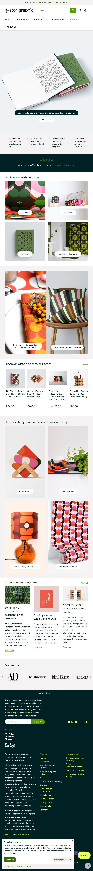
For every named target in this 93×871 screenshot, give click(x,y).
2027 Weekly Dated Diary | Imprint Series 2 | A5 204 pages (15, 394)
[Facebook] (69, 722)
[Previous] (2, 81)
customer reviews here (64, 165)
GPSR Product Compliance (46, 790)
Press (42, 777)
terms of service (32, 712)
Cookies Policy (12, 853)
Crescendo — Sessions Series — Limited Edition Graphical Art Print (57, 395)
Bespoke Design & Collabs (48, 766)
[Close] (72, 840)
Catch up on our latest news (21, 582)
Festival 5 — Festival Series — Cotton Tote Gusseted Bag (79, 394)
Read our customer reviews (17, 834)
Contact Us (45, 810)
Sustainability (72, 754)
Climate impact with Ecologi (75, 775)
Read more (9, 650)
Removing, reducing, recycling (75, 759)
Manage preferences (62, 860)
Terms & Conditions (23, 866)
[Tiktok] (80, 722)
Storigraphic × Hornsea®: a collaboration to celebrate (14, 613)
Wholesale (44, 761)
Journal (43, 758)
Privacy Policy (46, 802)
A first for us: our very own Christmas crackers (74, 608)
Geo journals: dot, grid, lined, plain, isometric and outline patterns (46, 113)
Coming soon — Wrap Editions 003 (45, 617)
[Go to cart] (85, 10)
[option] (46, 81)
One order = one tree (75, 770)
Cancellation (45, 795)
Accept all (10, 860)
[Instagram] (72, 722)
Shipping (43, 785)
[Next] (90, 81)
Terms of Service (47, 798)
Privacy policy (9, 866)
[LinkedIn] (87, 722)
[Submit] (73, 10)
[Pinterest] (83, 722)
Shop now (46, 120)
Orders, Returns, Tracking (51, 781)
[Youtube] (76, 722)
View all (84, 364)
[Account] (80, 10)
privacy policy (14, 712)
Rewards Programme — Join (49, 772)
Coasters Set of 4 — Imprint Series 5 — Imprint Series (36, 394)
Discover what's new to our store (28, 364)
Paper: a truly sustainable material (75, 765)
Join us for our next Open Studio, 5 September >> (46, 2)
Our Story (44, 754)
